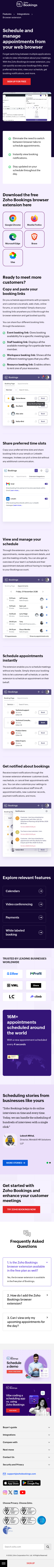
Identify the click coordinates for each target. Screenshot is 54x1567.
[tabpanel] (27, 1126)
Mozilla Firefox (34, 225)
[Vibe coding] (27, 1400)
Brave (34, 243)
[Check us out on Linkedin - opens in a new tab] (16, 1492)
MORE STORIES (14, 1163)
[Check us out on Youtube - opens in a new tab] (22, 1492)
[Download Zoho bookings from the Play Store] (31, 1483)
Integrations (23, 14)
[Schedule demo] (27, 1366)
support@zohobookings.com (21, 1474)
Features (7, 14)
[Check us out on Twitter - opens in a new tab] (10, 1492)
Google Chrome (13, 225)
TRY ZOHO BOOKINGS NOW (21, 1209)
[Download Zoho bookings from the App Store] (11, 1483)
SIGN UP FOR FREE (16, 81)
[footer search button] (47, 1547)
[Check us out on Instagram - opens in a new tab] (5, 1492)
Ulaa (13, 262)
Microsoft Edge (12, 243)
